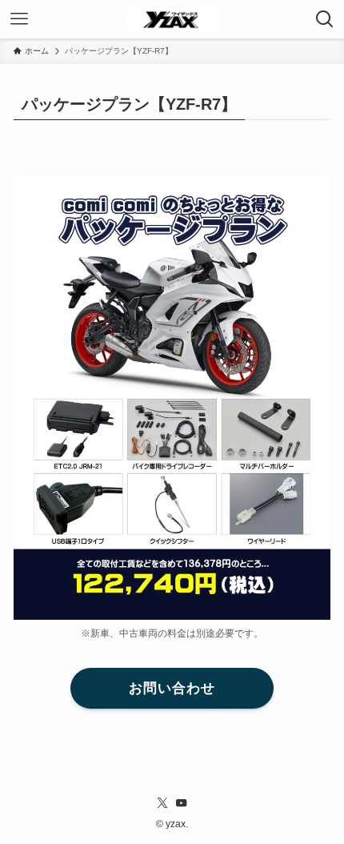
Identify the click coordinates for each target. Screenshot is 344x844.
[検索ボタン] (325, 19)
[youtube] (181, 803)
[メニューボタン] (19, 19)
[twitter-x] (162, 803)
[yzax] (172, 19)
